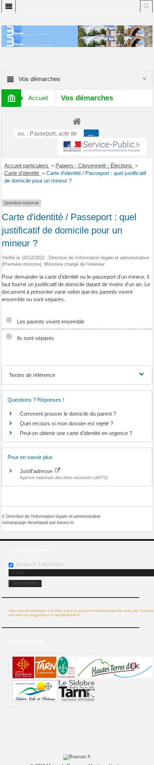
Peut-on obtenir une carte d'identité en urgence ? (76, 433)
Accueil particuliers (27, 165)
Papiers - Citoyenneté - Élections (95, 165)
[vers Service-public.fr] (102, 147)
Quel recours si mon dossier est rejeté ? (66, 423)
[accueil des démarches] (76, 121)
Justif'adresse (37, 471)
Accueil (38, 98)
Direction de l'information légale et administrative (53, 516)
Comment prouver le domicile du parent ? (68, 414)
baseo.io (65, 522)
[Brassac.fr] (76, 41)
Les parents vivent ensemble (49, 321)
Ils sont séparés (34, 338)
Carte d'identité (22, 173)
